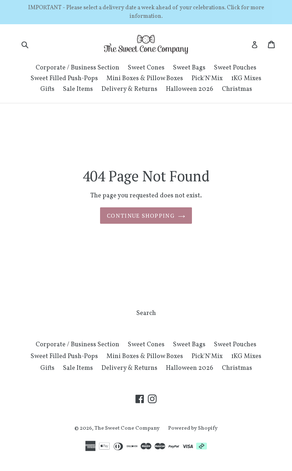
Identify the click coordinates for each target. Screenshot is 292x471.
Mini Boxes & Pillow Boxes (144, 78)
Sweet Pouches (235, 67)
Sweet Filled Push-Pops (64, 78)
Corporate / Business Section (77, 67)
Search (146, 313)
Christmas (237, 89)
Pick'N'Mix (207, 78)
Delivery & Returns (129, 89)
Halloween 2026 (189, 89)
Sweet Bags (189, 67)
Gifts (47, 89)
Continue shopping (140, 215)
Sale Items (78, 89)
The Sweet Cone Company (127, 428)
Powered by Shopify (193, 428)
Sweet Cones (146, 67)
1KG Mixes (246, 78)
